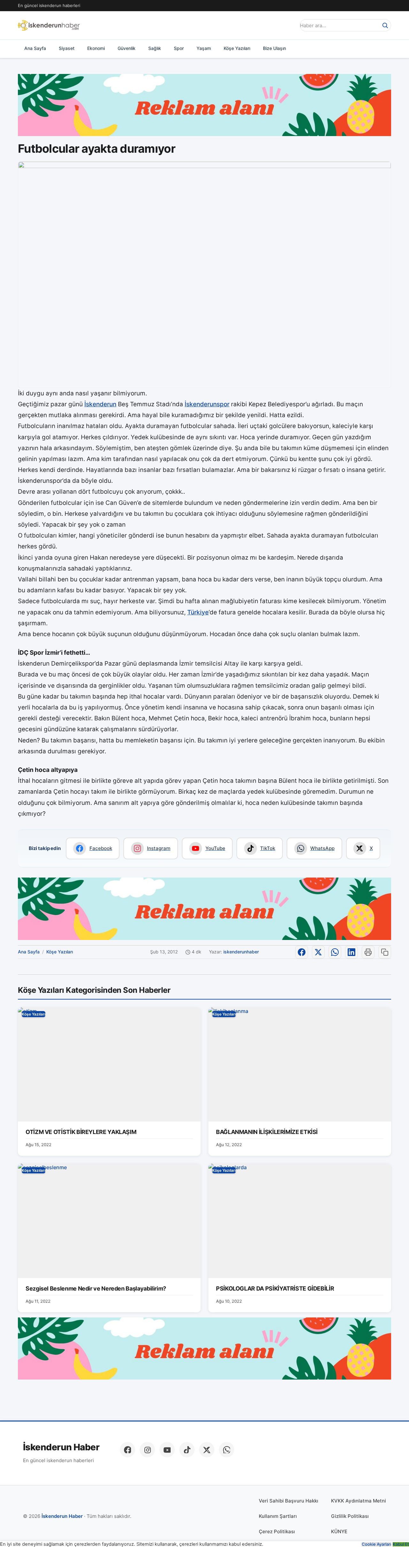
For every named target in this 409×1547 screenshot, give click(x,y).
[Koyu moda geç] (289, 25)
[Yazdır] (368, 952)
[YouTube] (167, 1449)
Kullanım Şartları (278, 1516)
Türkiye (198, 612)
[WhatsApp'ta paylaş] (334, 952)
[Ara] (385, 25)
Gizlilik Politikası (350, 1516)
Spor (179, 48)
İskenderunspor (207, 404)
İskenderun (100, 404)
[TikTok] (187, 1449)
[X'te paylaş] (318, 952)
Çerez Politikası (277, 1531)
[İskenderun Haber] (49, 25)
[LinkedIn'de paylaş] (351, 952)
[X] (206, 1449)
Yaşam (204, 48)
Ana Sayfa (35, 48)
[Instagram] (147, 1449)
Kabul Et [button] (401, 1544)
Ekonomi (96, 48)
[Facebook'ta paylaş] (301, 952)
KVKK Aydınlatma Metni (358, 1501)
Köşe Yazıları (237, 48)
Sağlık (154, 48)
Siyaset (66, 48)
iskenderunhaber (241, 951)
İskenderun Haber (61, 1447)
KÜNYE (339, 1531)
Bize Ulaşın (274, 48)
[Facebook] (127, 1449)
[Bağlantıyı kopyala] (384, 952)
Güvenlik (126, 48)
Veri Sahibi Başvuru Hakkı (288, 1501)
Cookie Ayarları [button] (376, 1544)
